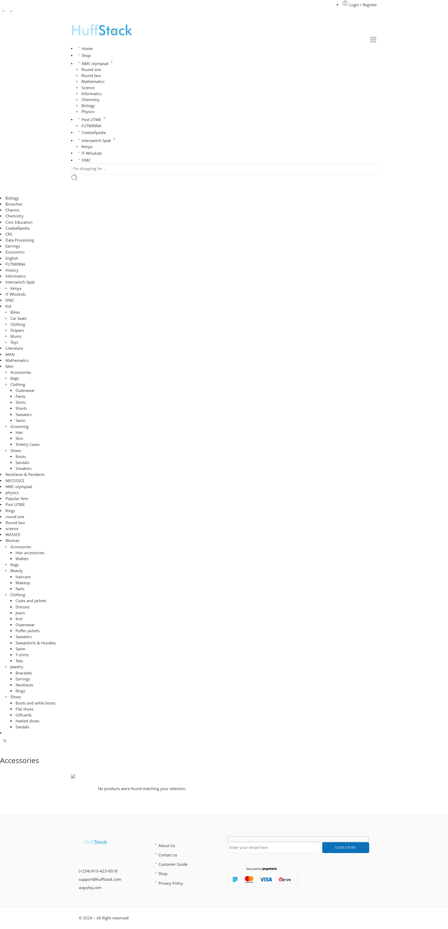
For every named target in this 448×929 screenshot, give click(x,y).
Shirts (21, 402)
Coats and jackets (31, 600)
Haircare (23, 576)
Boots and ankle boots (35, 703)
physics (12, 492)
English (11, 258)
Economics (15, 252)
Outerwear (25, 390)
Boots (21, 456)
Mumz (16, 336)
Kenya (86, 146)
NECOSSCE (14, 480)
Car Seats (18, 318)
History (11, 270)
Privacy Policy (170, 883)
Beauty (16, 570)
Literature (14, 348)
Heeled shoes (27, 721)
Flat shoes (24, 709)
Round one (91, 69)
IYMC (86, 160)
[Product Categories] (373, 40)
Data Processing (19, 240)
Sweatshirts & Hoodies (36, 643)
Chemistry (90, 99)
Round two (91, 75)
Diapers (17, 330)
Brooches (13, 204)
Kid (8, 306)
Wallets (22, 558)
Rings (10, 510)
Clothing (17, 324)
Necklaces (24, 684)
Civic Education (18, 222)
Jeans (20, 612)
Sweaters (24, 414)
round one (14, 516)
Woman (12, 540)
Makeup (23, 582)
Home (87, 48)
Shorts (21, 408)
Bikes (15, 312)
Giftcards (24, 715)
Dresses (23, 606)
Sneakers (24, 468)
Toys (14, 342)
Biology (88, 105)
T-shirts (22, 654)
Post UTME (91, 119)
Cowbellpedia (94, 132)
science (11, 528)
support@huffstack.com (100, 879)
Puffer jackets (28, 630)
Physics (88, 111)
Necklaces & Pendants (25, 474)
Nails (20, 588)
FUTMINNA (91, 125)
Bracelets (24, 673)
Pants (20, 396)
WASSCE (12, 534)
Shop (86, 55)
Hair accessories (30, 552)
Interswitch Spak (96, 140)
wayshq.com (90, 887)
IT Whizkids (92, 153)
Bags (14, 378)
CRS (8, 234)
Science (88, 87)
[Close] (4, 740)
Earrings (12, 246)
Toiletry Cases (28, 444)
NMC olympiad (95, 63)
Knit (19, 618)
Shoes (15, 450)
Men (9, 366)
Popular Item (17, 498)
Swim (20, 420)
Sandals (22, 462)
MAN (10, 354)
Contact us (167, 855)
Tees (19, 660)
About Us (166, 845)
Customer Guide (172, 864)
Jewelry (16, 666)
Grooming (19, 426)
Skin (19, 438)
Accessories (20, 372)
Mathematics (92, 81)
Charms (12, 210)
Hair (19, 432)
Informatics (91, 93)
